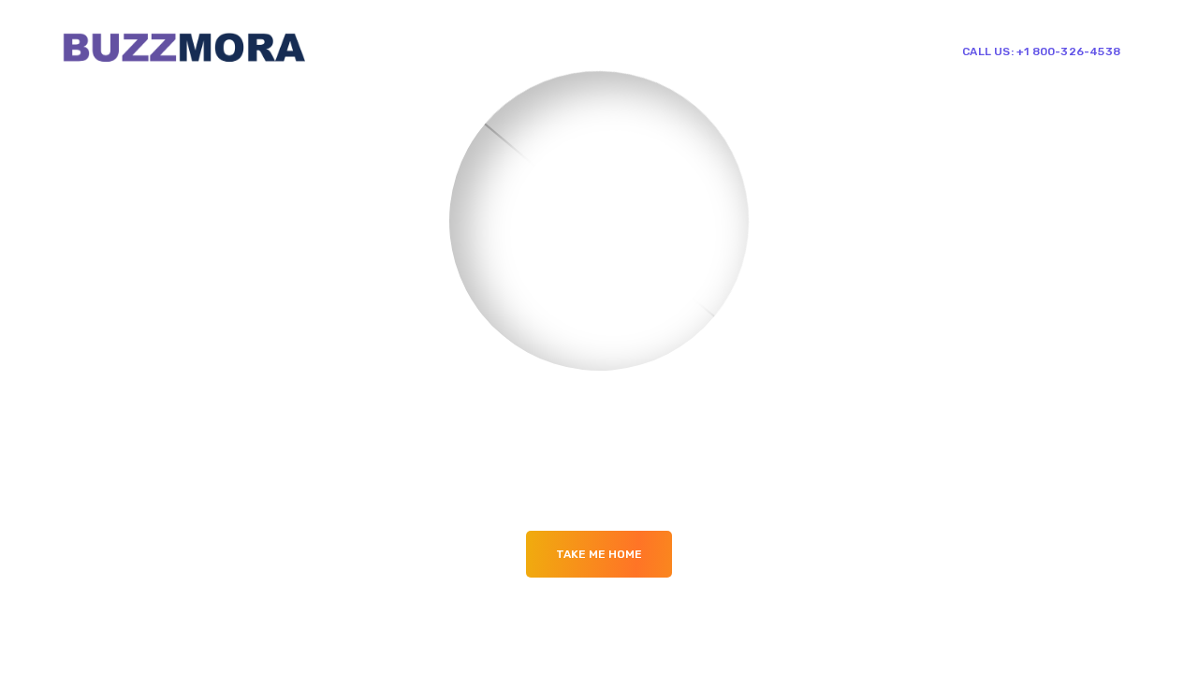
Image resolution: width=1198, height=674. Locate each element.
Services (696, 50)
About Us (616, 50)
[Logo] (183, 50)
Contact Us (828, 50)
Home (546, 50)
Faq (757, 50)
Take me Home (599, 554)
